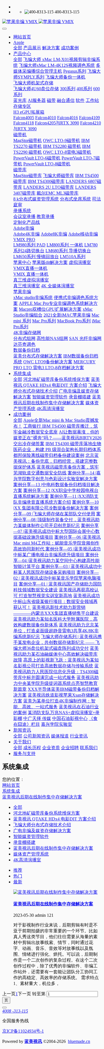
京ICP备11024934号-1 (23, 1031)
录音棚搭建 (24, 842)
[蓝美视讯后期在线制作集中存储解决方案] (55, 892)
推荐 (17, 870)
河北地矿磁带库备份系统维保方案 (46, 813)
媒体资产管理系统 (31, 854)
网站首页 (22, 37)
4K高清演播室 (27, 859)
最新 (17, 881)
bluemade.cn (79, 1041)
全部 (17, 47)
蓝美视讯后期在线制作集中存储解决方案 (42, 797)
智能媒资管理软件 (31, 836)
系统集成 (11, 791)
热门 (17, 876)
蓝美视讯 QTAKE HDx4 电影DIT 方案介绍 (54, 819)
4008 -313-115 (15, 1011)
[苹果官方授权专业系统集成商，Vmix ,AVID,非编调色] (52, 22)
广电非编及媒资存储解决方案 (42, 830)
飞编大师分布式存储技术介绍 (42, 824)
